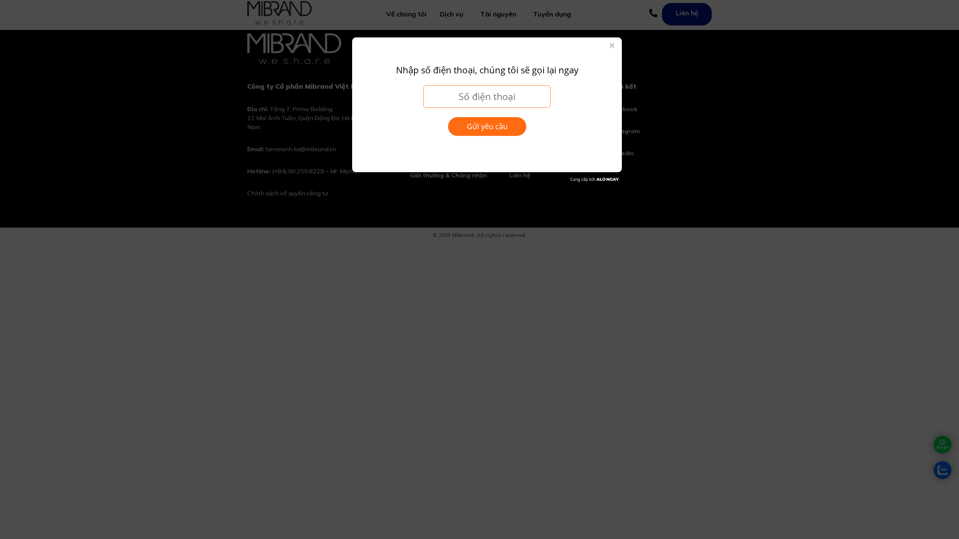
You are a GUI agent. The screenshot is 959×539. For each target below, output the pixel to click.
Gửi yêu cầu (487, 126)
